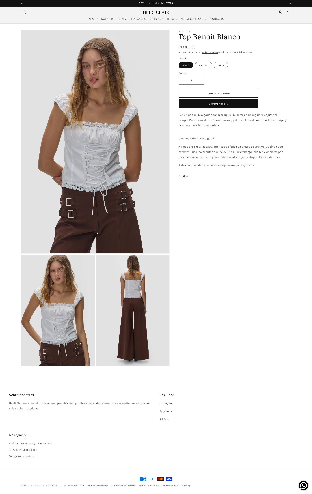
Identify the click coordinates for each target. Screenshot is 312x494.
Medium (203, 65)
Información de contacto (123, 485)
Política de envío (170, 485)
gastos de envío (210, 52)
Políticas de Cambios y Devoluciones (30, 443)
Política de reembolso (98, 485)
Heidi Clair (33, 485)
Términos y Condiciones (23, 449)
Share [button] (186, 176)
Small (185, 65)
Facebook (166, 411)
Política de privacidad (73, 485)
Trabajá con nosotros (21, 456)
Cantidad (183, 73)
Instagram (166, 403)
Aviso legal (187, 485)
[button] (25, 12)
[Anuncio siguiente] (290, 3)
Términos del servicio (149, 485)
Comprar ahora (218, 103)
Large (220, 65)
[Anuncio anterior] (22, 3)
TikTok (164, 419)
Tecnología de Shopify (48, 485)
